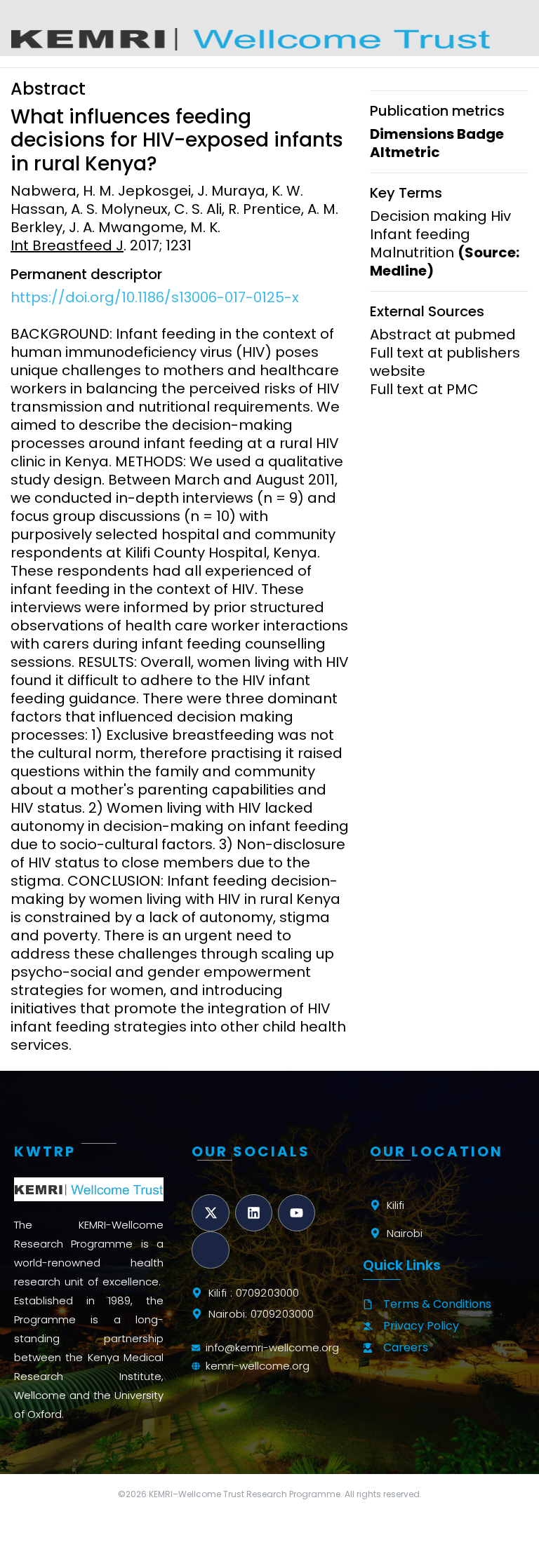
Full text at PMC (424, 389)
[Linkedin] (253, 1212)
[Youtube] (296, 1212)
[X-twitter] (210, 1212)
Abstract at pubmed (443, 334)
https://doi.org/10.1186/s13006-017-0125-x (155, 297)
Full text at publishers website (445, 362)
